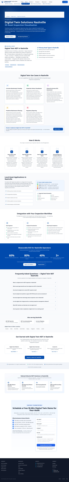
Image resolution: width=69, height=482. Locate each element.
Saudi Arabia (22, 328)
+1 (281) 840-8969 (40, 464)
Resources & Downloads (22, 465)
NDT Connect (3, 468)
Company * (39, 428)
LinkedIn (54, 463)
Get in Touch (54, 351)
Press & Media (21, 473)
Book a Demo (57, 129)
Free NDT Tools (21, 463)
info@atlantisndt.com (40, 463)
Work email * (39, 423)
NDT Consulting (4, 463)
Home (22, 2)
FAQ (19, 472)
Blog (19, 466)
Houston (6, 328)
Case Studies (20, 468)
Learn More (34, 351)
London (42, 328)
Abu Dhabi (16, 328)
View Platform (13, 351)
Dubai (11, 328)
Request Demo (41, 264)
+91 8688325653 (39, 466)
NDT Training (3, 465)
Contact (50, 2)
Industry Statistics (21, 470)
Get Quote (65, 1)
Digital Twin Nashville (21, 16)
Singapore (33, 328)
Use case (38, 432)
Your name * (39, 419)
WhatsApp (54, 466)
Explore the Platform (29, 264)
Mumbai (38, 328)
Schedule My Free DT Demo (46, 445)
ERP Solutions (3, 470)
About (26, 2)
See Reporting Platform (23, 36)
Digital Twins (13, 16)
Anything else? (39, 437)
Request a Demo (9, 36)
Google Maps (54, 465)
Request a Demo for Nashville (34, 357)
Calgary (27, 328)
